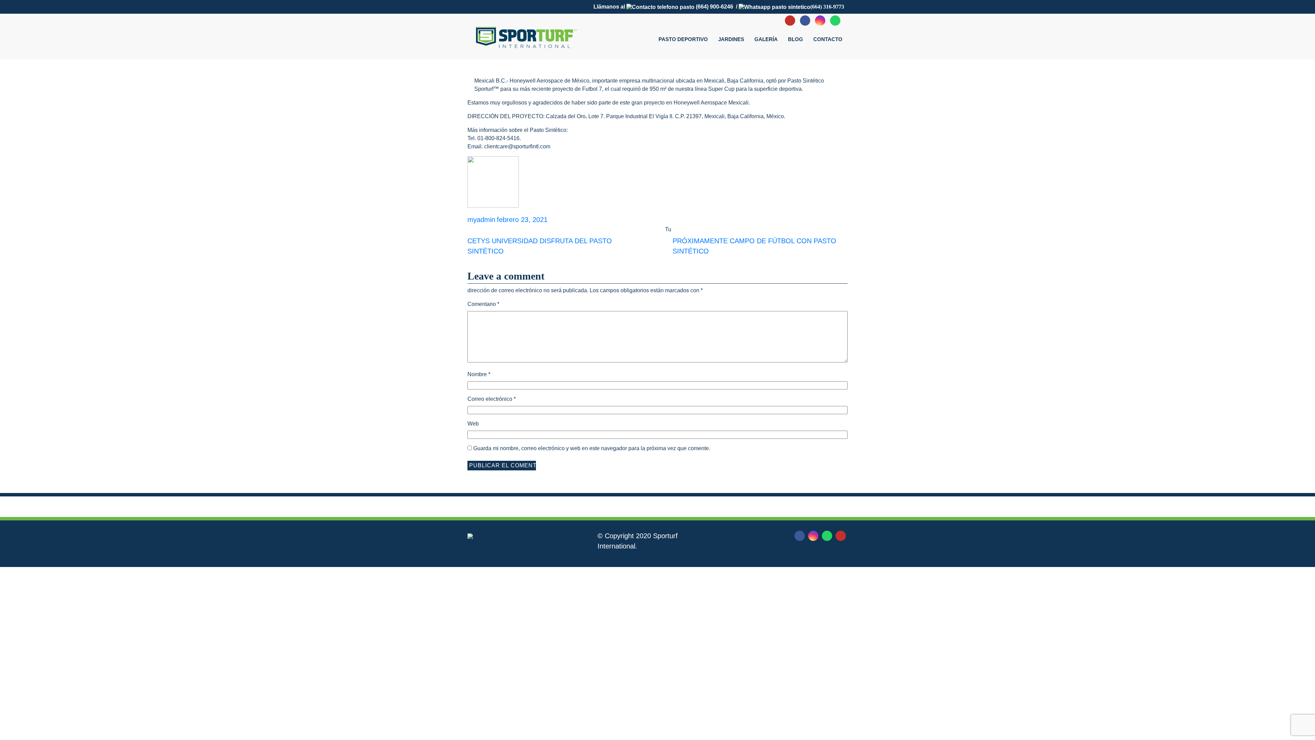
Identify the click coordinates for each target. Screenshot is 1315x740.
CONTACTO (827, 39)
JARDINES (731, 39)
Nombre (478, 374)
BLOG (795, 39)
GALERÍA (766, 39)
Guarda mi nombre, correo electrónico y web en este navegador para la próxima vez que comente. (591, 448)
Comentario (483, 304)
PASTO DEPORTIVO (683, 39)
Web (473, 424)
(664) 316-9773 (827, 7)
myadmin (481, 219)
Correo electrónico (491, 399)
